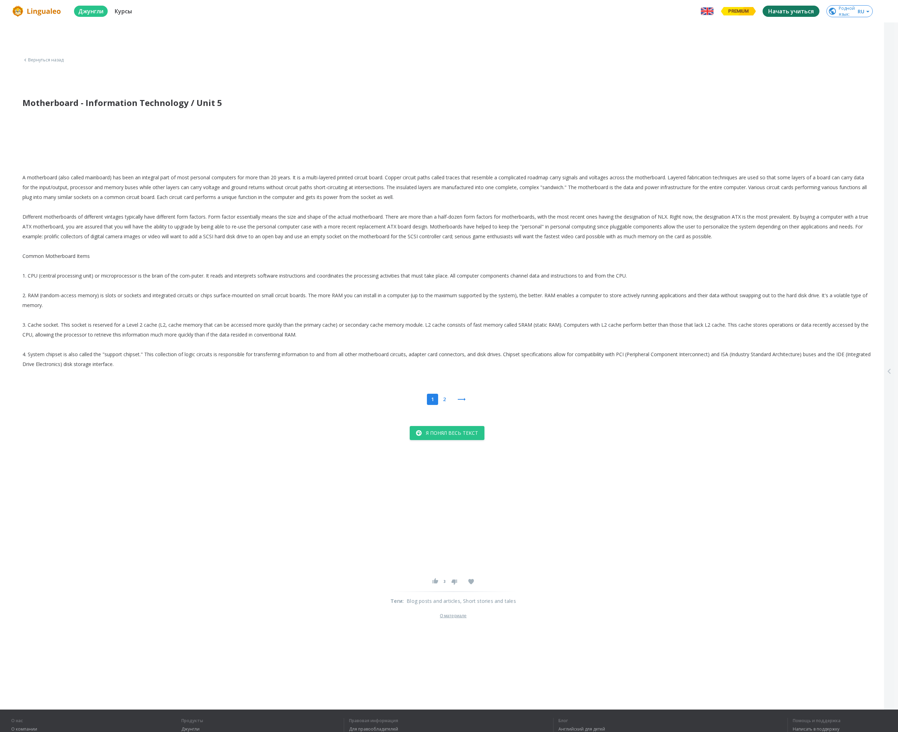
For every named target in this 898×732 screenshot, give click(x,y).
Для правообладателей (373, 729)
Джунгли (190, 729)
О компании (24, 729)
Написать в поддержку (816, 729)
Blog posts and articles (433, 601)
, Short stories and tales (488, 601)
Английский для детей (581, 729)
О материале (453, 615)
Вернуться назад (46, 60)
